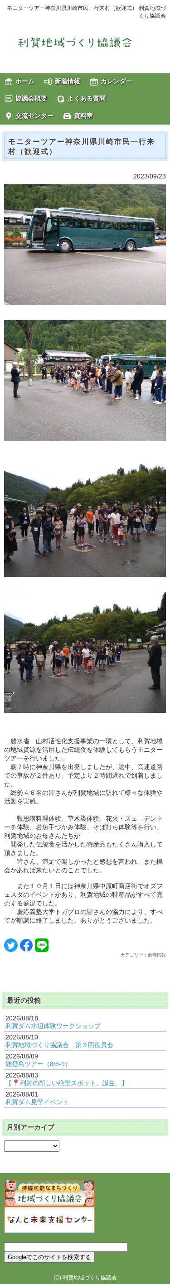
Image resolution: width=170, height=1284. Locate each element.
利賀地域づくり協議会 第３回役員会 (59, 1044)
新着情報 (67, 81)
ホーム (24, 81)
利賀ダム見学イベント (37, 1102)
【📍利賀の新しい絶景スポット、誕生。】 (66, 1083)
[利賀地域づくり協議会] (85, 42)
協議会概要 (31, 98)
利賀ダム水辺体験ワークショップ (53, 1025)
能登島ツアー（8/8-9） (38, 1064)
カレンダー (116, 81)
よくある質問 (87, 98)
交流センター (34, 115)
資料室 (83, 115)
